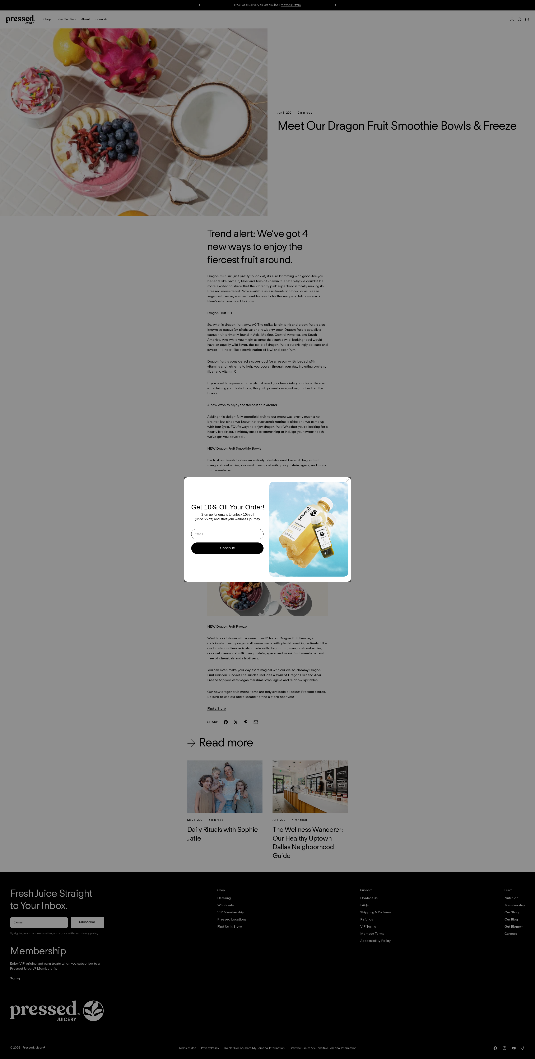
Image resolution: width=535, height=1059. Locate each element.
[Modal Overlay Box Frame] (267, 529)
